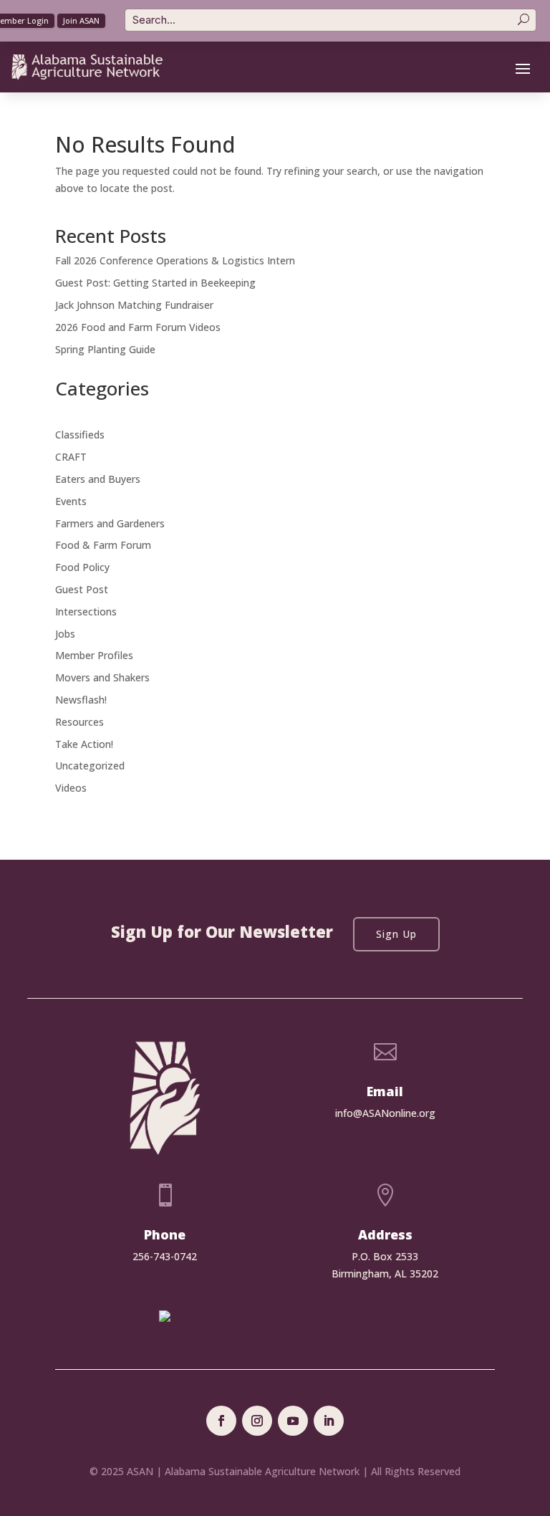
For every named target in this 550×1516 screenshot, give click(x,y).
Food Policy (82, 567)
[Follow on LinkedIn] (329, 1421)
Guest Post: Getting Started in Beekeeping (155, 282)
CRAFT (71, 457)
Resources (79, 722)
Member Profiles (94, 655)
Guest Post (81, 589)
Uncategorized (90, 765)
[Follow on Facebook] (221, 1421)
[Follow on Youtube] (293, 1421)
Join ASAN (81, 20)
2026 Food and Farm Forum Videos (138, 327)
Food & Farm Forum (103, 545)
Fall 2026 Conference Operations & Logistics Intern (175, 260)
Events (71, 501)
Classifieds (80, 434)
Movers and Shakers (102, 677)
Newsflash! (81, 699)
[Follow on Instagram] (257, 1421)
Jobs (65, 634)
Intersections (86, 611)
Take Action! (84, 744)
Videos (71, 788)
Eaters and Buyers (97, 479)
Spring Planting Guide (105, 349)
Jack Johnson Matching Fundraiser (134, 305)
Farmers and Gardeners (110, 523)
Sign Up (396, 934)
